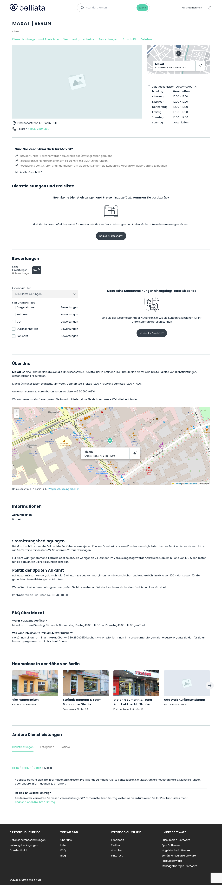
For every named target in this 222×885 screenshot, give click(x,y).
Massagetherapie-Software (179, 866)
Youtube (116, 850)
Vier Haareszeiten (25, 700)
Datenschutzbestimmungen (28, 840)
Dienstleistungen (22, 747)
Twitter (115, 845)
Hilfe (63, 845)
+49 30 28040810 (38, 129)
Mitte (15, 31)
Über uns (66, 840)
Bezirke (65, 747)
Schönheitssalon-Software (179, 855)
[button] (110, 441)
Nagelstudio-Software (176, 850)
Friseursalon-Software (176, 840)
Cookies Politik (19, 850)
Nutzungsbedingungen (24, 845)
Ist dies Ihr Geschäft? (28, 172)
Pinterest (117, 855)
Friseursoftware (172, 861)
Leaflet (177, 483)
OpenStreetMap (191, 483)
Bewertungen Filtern (21, 288)
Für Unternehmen (192, 7)
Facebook (117, 840)
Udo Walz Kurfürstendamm (184, 700)
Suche (142, 7)
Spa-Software (171, 845)
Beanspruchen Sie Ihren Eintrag (35, 802)
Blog (63, 855)
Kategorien (47, 747)
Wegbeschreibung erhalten (63, 489)
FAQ (63, 850)
